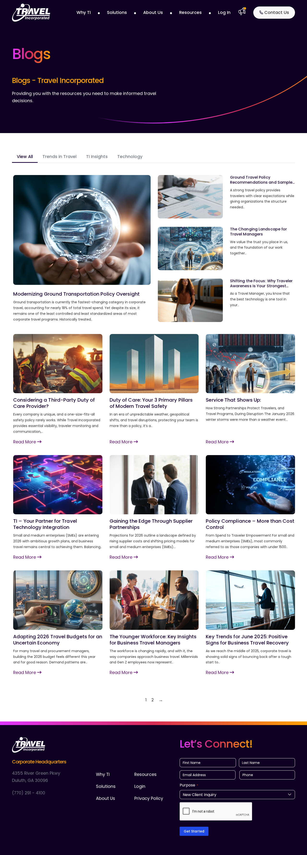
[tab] (25, 157)
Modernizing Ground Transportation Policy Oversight (76, 294)
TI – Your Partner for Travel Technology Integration (45, 524)
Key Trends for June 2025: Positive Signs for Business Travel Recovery (247, 639)
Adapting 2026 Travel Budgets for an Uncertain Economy (57, 639)
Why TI (84, 12)
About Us (153, 12)
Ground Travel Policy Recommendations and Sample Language (261, 182)
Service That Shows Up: (233, 400)
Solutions (117, 12)
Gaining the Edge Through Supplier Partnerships (151, 524)
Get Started (194, 831)
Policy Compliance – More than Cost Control (250, 524)
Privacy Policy (148, 798)
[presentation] (216, 811)
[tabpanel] (154, 439)
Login (139, 786)
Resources (190, 12)
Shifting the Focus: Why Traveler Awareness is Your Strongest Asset (261, 286)
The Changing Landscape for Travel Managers (258, 231)
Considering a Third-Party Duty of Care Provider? (54, 403)
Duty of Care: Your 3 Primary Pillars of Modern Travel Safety (151, 403)
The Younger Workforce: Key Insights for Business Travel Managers (153, 639)
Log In (224, 12)
